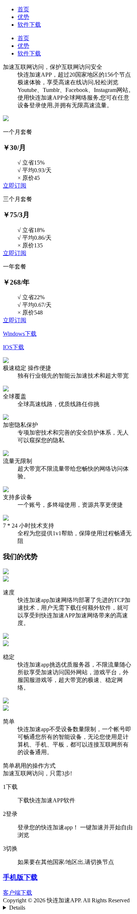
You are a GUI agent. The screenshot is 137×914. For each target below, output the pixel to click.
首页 (23, 9)
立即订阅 (14, 185)
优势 (23, 17)
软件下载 (29, 25)
